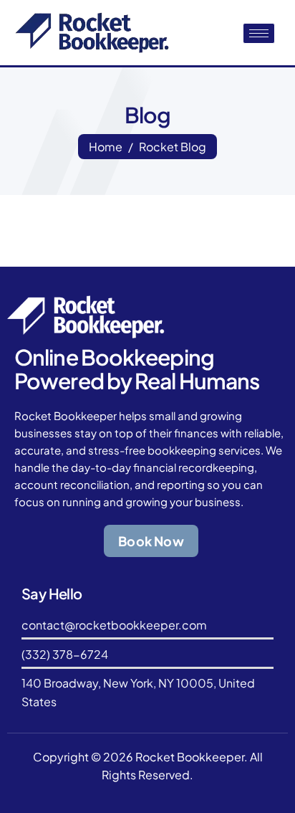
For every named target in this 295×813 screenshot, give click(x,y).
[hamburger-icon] (259, 33)
